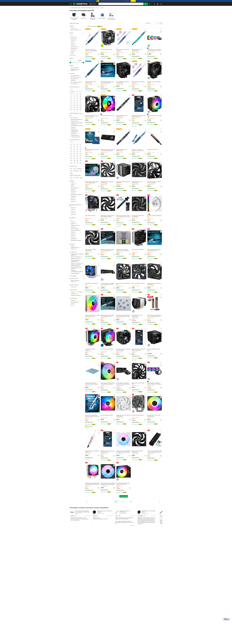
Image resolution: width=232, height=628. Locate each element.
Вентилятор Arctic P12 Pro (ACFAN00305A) (137, 182)
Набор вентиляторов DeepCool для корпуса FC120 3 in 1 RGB (123, 484)
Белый (73, 189)
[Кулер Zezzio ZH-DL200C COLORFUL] (92, 337)
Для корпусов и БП (76, 77)
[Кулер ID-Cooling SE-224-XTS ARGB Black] (154, 103)
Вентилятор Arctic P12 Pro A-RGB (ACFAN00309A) (153, 416)
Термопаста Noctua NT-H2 (152, 149)
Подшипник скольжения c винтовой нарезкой (76, 265)
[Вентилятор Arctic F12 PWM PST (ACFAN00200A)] (108, 169)
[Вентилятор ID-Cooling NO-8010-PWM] (139, 371)
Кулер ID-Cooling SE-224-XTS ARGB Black (154, 116)
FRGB (73, 184)
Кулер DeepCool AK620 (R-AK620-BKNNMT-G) (123, 182)
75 (71, 96)
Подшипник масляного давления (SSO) (75, 261)
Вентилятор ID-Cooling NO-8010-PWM (138, 384)
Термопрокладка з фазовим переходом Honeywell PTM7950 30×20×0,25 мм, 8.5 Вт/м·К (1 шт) (122, 250)
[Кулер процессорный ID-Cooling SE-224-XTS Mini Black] (123, 337)
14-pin (81, 177)
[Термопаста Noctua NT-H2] (154, 137)
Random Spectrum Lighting (77, 194)
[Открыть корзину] (161, 4)
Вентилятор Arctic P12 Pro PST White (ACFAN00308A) (123, 416)
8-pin (78, 177)
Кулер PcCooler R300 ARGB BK (107, 349)
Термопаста (74, 133)
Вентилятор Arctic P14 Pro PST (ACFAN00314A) (138, 216)
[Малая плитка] (161, 23)
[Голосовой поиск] (142, 4)
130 (71, 158)
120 (74, 107)
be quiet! (74, 38)
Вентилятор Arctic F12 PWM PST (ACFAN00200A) (107, 182)
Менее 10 (73, 207)
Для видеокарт (75, 78)
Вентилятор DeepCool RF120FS (107, 415)
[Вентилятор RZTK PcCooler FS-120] (108, 103)
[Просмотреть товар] (116, 48)
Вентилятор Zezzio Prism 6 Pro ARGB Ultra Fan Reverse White (92, 316)
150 (77, 160)
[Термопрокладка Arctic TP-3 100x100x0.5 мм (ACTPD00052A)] (92, 371)
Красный (73, 191)
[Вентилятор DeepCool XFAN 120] (139, 271)
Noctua (73, 43)
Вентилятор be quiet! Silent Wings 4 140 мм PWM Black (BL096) (108, 216)
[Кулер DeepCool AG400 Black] (139, 237)
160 (80, 160)
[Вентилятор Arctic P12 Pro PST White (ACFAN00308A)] (123, 403)
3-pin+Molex (79, 168)
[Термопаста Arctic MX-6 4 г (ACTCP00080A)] (139, 37)
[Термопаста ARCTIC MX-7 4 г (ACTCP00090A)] (123, 137)
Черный (74, 223)
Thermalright (74, 48)
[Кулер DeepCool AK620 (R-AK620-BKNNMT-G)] (123, 169)
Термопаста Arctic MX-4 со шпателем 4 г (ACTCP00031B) (91, 50)
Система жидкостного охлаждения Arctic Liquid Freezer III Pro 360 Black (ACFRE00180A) (108, 284)
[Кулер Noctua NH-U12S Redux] (139, 403)
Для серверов (75, 83)
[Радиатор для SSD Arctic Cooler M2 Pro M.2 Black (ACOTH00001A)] (108, 137)
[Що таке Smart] (102, 26)
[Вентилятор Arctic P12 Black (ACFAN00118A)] (92, 237)
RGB (73, 186)
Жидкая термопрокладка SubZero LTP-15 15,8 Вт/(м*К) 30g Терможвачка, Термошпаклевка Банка (92, 182)
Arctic (73, 41)
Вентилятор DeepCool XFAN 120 (138, 283)
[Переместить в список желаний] (99, 29)
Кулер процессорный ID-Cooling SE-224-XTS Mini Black (123, 350)
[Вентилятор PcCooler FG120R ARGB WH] (154, 203)
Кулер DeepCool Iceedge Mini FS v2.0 (91, 284)
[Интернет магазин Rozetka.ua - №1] (80, 4)
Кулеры (73, 127)
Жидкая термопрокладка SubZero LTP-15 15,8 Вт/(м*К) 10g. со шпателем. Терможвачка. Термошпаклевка (107, 250)
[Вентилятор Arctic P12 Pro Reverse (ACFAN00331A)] (154, 271)
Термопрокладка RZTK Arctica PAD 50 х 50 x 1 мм (92, 150)
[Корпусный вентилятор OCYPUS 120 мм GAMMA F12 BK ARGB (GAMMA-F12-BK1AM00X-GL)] (108, 471)
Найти (145, 3)
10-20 (73, 209)
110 (80, 105)
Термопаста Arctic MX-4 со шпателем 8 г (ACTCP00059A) (138, 150)
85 (77, 149)
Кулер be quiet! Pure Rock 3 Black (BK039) (154, 82)
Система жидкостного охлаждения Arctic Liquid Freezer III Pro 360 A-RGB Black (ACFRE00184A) (154, 50)
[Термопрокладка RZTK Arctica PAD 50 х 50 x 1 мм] (92, 137)
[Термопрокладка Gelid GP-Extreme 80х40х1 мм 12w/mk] (108, 439)
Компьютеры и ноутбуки (76, 7)
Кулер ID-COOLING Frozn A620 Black (153, 350)
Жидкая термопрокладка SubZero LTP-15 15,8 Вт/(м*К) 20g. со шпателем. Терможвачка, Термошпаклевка (107, 316)
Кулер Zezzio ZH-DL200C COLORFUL (90, 350)
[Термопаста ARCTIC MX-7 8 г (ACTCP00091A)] (123, 103)
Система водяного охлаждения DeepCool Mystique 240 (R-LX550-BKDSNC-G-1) (123, 384)
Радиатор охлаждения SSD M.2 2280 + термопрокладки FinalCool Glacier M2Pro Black (154, 452)
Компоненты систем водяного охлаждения (77, 124)
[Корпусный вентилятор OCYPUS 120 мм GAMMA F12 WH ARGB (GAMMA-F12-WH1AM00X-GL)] (123, 439)
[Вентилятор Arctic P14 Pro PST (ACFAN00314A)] (139, 203)
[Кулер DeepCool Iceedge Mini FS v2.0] (92, 271)
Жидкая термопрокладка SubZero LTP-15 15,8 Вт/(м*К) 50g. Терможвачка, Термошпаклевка (107, 82)
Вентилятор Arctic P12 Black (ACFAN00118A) (90, 250)
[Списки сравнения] (158, 4)
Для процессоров (76, 75)
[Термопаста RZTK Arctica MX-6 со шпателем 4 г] (139, 70)
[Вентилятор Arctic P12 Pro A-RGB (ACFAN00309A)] (154, 403)
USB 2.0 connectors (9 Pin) (75, 175)
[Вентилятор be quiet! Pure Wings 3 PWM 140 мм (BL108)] (154, 169)
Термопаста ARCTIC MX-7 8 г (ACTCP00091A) (121, 116)
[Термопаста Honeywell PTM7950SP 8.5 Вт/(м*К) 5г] (92, 439)
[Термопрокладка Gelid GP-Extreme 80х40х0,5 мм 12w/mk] (139, 103)
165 (71, 162)
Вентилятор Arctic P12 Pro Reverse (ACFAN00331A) (154, 284)
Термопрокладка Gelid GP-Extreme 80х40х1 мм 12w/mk (107, 452)
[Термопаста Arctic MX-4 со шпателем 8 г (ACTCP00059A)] (139, 137)
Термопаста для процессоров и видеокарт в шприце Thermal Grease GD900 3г (92, 416)
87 (77, 98)
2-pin (71, 168)
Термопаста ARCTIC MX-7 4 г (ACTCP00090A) (121, 150)
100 (74, 105)
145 (71, 160)
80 (77, 96)
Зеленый (73, 201)
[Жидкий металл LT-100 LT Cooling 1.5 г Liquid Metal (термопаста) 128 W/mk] (123, 203)
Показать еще (72, 55)
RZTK (72, 53)
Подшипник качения (76, 258)
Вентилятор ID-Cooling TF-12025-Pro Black (123, 284)
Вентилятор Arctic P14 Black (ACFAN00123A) (137, 452)
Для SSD (73, 80)
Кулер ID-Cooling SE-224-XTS (106, 49)
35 (71, 144)
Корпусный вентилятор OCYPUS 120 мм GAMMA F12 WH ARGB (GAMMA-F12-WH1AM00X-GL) (123, 452)
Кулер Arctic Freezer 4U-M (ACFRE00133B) (137, 316)
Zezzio (73, 51)
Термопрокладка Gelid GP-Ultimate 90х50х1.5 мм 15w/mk (138, 350)
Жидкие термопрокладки (77, 119)
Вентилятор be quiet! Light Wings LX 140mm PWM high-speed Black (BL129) (108, 384)
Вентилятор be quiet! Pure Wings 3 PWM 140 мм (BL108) (154, 182)
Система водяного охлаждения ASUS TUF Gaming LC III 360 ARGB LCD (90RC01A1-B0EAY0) (154, 384)
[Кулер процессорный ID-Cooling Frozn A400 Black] (123, 70)
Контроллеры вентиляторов (77, 125)
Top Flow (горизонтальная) (75, 247)
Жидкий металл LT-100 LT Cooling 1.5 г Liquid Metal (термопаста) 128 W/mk (123, 216)
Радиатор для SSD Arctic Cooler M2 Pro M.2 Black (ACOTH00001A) (108, 150)
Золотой (73, 237)
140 (80, 158)
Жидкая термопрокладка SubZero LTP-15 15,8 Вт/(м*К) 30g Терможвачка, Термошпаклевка (154, 250)
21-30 (73, 211)
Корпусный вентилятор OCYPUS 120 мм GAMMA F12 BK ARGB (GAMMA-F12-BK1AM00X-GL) (108, 484)
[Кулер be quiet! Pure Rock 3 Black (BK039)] (154, 70)
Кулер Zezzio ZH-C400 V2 (90, 215)
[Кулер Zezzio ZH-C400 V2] (92, 203)
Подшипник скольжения (77, 263)
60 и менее (72, 91)
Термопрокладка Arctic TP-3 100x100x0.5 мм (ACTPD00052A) (91, 384)
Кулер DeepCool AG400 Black (138, 249)
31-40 (73, 212)
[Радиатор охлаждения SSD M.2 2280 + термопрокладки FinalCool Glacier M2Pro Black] (154, 439)
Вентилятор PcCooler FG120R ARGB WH (154, 216)
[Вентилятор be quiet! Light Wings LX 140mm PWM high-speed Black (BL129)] (108, 371)
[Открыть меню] (71, 4)
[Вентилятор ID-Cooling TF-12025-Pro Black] (123, 271)
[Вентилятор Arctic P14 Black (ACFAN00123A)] (139, 439)
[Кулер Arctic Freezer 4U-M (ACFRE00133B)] (139, 303)
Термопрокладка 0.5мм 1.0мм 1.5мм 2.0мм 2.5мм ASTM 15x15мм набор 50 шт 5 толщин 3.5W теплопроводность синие (123, 316)
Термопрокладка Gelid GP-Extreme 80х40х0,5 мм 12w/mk (138, 116)
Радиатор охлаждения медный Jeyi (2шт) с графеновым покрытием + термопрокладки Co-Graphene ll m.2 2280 (154, 316)
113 (71, 107)
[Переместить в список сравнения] (99, 32)
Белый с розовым (75, 228)
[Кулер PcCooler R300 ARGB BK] (108, 337)
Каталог (94, 3)
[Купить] (99, 54)
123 (77, 107)
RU (149, 3)
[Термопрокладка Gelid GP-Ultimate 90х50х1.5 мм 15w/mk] (139, 337)
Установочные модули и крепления (75, 138)
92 (80, 100)
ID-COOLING (75, 46)
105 (77, 105)
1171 (131, 501)
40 (74, 144)
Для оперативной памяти (77, 82)
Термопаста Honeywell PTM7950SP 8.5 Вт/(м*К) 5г (92, 452)
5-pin (71, 177)
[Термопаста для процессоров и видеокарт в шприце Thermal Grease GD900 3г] (92, 403)
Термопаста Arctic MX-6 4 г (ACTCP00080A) (137, 50)
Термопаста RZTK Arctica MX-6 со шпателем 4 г (138, 82)
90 (74, 100)
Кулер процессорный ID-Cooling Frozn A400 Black (122, 82)
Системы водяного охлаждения (74, 131)
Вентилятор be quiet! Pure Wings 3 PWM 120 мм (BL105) (92, 116)
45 (77, 144)
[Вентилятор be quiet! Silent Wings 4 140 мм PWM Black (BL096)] (108, 203)
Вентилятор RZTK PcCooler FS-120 (107, 115)
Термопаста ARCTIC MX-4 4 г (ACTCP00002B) (90, 82)
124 (80, 107)
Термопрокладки (75, 135)
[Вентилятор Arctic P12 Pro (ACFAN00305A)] (139, 169)
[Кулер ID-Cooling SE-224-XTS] (108, 37)
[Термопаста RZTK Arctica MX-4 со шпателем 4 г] (123, 37)
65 (76, 91)
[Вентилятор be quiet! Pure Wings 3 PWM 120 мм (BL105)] (92, 103)
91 (77, 100)
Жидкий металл (75, 121)
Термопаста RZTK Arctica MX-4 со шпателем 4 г (122, 50)
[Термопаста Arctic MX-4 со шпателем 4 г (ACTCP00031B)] (92, 37)
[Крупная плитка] (159, 23)
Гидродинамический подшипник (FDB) (77, 255)
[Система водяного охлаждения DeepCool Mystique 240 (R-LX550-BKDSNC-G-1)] (123, 371)
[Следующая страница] (160, 502)
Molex (71, 173)
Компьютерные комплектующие (88, 7)
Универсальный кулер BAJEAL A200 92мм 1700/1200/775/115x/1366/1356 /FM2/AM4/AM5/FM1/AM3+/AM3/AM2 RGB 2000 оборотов (92, 484)
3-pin (74, 168)
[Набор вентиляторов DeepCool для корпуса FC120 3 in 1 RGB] (123, 471)
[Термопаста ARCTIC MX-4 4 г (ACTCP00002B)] (92, 70)
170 (77, 162)
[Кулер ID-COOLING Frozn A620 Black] (154, 337)
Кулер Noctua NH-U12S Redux (138, 415)
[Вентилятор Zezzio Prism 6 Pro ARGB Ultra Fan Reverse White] (92, 303)
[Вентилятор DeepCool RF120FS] (108, 403)
